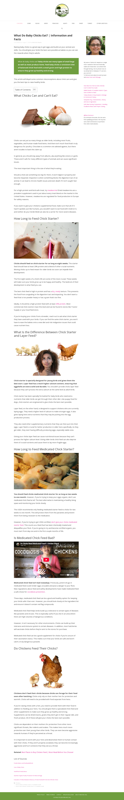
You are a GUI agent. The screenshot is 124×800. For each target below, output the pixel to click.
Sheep (81, 23)
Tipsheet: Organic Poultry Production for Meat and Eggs (28, 775)
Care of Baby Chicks (19, 767)
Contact (59, 794)
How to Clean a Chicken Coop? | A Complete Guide (28, 784)
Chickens (20, 23)
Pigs (73, 23)
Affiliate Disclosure (68, 794)
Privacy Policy (41, 794)
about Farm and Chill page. (93, 77)
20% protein (61, 304)
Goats (65, 23)
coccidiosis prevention (36, 592)
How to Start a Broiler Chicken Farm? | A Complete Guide (30, 786)
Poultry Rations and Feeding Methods (23, 763)
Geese (46, 23)
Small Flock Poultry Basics (20, 771)
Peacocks (55, 23)
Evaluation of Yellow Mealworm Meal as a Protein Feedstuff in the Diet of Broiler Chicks (36, 779)
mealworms (52, 190)
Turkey (90, 23)
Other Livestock (102, 23)
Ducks (37, 23)
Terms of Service (50, 794)
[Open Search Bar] (62, 28)
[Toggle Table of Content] (34, 89)
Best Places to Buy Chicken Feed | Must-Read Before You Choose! (47, 752)
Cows (29, 23)
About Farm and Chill (81, 794)
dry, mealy (56, 291)
